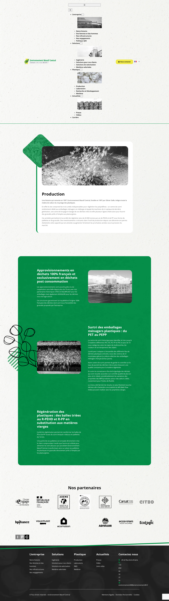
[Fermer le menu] (70, 10)
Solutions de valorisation (61, 566)
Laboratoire (78, 563)
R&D (75, 566)
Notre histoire (35, 560)
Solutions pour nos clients (61, 563)
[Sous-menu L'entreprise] (82, 15)
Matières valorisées (59, 569)
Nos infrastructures (37, 569)
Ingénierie (55, 560)
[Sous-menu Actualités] (81, 96)
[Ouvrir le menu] (84, 5)
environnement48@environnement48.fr (133, 585)
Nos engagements (36, 572)
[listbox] (137, 61)
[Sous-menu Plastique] (81, 70)
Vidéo (98, 563)
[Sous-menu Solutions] (81, 43)
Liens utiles (100, 566)
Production (78, 560)
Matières (77, 569)
